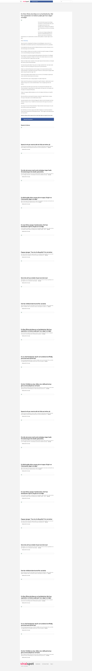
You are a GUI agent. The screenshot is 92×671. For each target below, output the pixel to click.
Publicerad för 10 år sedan (26, 149)
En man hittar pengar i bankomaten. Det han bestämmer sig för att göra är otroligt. (34, 225)
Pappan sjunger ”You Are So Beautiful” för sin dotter (36, 252)
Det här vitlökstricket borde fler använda (33, 303)
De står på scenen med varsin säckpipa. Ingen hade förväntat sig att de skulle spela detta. (36, 171)
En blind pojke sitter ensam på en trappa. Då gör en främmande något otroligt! (36, 198)
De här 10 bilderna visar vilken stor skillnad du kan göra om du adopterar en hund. (36, 384)
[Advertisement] (46, 7)
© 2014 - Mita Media (24, 666)
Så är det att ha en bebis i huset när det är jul (34, 278)
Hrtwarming (25, 40)
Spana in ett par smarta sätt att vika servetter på (35, 144)
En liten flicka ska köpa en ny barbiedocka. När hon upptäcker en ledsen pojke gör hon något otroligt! (36, 330)
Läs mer (49, 147)
